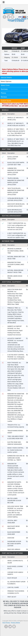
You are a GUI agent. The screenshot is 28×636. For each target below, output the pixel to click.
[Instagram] (12, 17)
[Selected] (3, 117)
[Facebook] (4, 17)
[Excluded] (3, 123)
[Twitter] (8, 17)
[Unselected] (3, 129)
